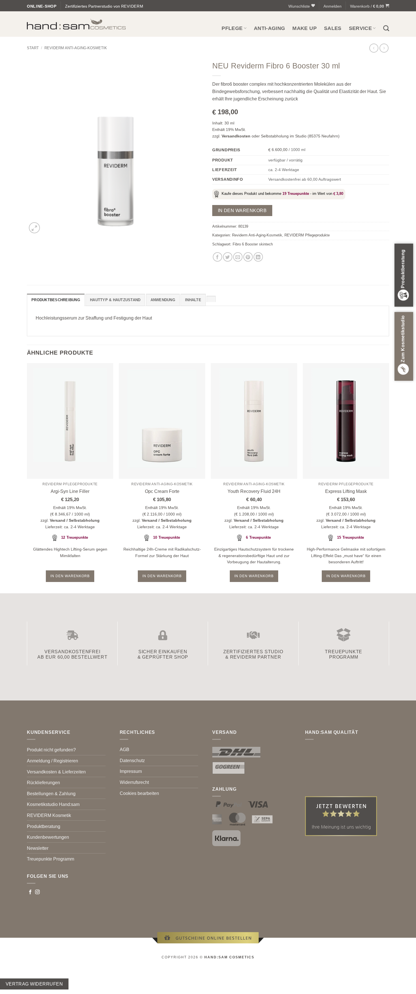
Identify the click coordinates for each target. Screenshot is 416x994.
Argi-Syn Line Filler (70, 491)
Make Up (304, 28)
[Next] (389, 478)
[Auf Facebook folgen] (30, 892)
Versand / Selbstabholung (75, 520)
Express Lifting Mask (346, 491)
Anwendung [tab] (163, 300)
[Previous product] (383, 48)
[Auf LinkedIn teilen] (258, 257)
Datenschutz (132, 760)
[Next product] (373, 48)
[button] (332, 6)
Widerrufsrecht (134, 782)
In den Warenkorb (242, 210)
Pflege (232, 28)
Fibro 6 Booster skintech (253, 244)
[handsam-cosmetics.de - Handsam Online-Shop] (76, 24)
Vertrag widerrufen (34, 984)
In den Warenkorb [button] (70, 576)
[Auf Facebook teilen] (217, 257)
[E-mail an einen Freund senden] (238, 257)
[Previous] (27, 478)
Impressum (131, 771)
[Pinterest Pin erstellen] (248, 257)
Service (360, 28)
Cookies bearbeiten (139, 793)
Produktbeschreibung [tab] (55, 300)
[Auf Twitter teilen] (227, 257)
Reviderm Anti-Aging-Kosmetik (75, 48)
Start (33, 48)
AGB (124, 749)
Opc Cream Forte (162, 491)
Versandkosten (236, 136)
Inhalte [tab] (193, 300)
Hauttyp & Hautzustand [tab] (115, 300)
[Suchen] (386, 28)
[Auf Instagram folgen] (37, 892)
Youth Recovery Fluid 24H (254, 491)
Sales (333, 28)
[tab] (211, 299)
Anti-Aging (269, 28)
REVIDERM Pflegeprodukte (307, 235)
